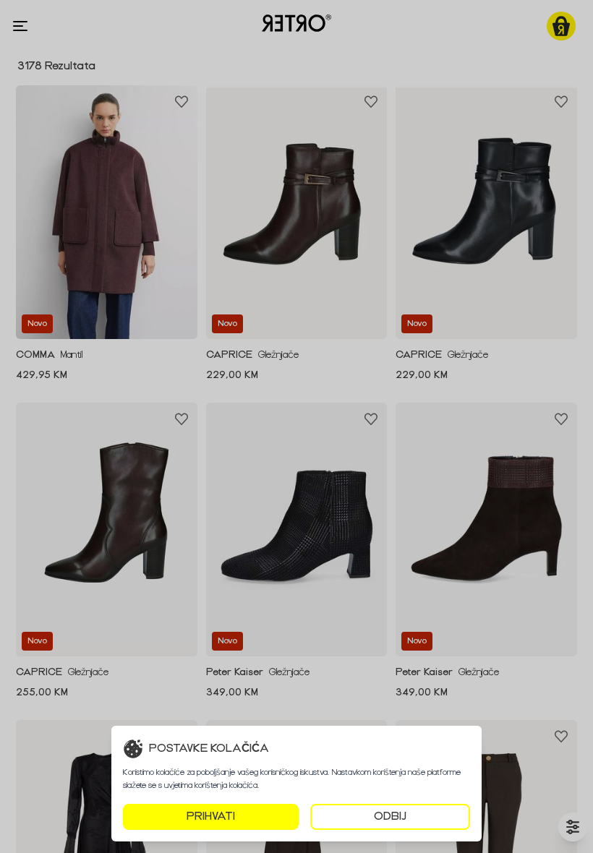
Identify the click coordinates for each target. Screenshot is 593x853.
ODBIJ (390, 816)
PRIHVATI (211, 816)
